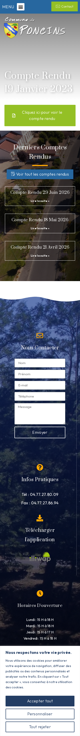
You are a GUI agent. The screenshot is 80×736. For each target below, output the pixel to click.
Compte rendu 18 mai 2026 (40, 220)
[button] (20, 6)
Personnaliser (39, 713)
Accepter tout (40, 701)
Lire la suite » (40, 201)
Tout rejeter (40, 726)
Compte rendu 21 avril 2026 (40, 247)
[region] (40, 691)
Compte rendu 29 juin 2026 (40, 192)
